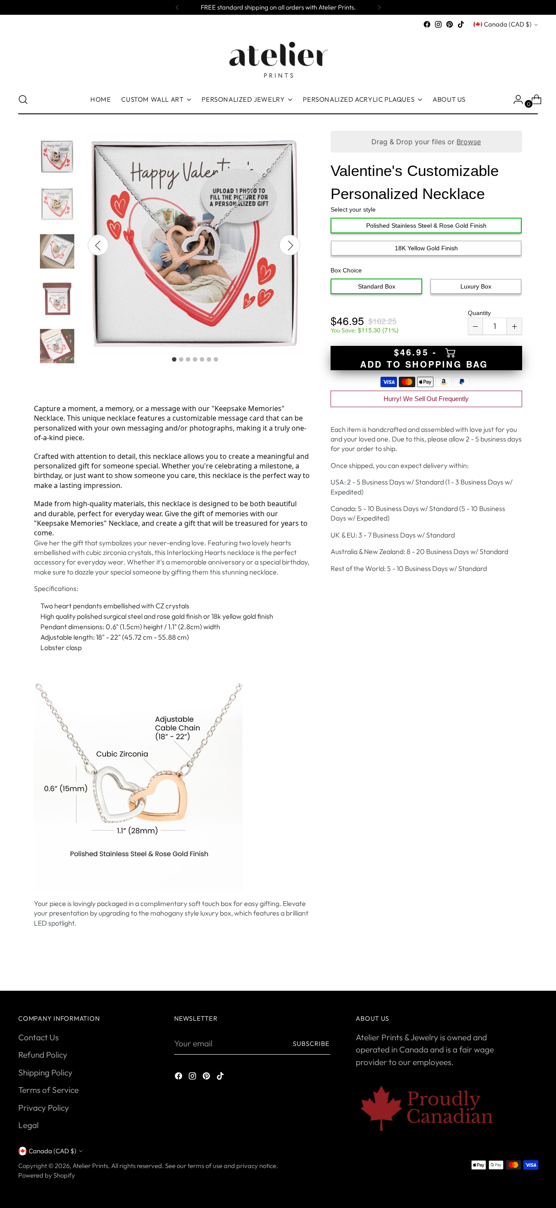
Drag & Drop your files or (426, 141)
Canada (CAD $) (508, 24)
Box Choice (346, 270)
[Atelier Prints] (278, 57)
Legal (28, 1125)
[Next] (379, 7)
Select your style (353, 209)
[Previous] (177, 7)
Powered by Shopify (46, 1175)
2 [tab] (181, 359)
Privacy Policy (43, 1107)
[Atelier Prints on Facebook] (427, 24)
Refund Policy (42, 1054)
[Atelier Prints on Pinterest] (449, 24)
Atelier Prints (90, 1166)
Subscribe (311, 1043)
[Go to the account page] (514, 99)
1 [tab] (174, 359)
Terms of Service (48, 1090)
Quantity (479, 312)
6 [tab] (208, 359)
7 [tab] (215, 359)
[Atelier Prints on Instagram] (438, 24)
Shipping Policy (45, 1072)
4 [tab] (195, 359)
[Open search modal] (23, 99)
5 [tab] (202, 359)
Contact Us (38, 1037)
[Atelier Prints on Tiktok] (461, 24)
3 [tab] (188, 359)
